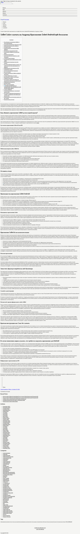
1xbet (37, 122)
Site (4, 503)
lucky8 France (6, 484)
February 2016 (6, 442)
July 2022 (5, 426)
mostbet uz (5, 494)
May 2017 (5, 441)
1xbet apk (5, 454)
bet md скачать (7, 83)
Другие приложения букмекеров (11, 70)
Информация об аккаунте (9, 82)
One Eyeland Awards (60, 521)
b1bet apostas (6, 468)
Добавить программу (8, 78)
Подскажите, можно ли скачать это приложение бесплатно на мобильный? (12, 80)
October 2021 (6, 433)
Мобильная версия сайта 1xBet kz (11, 45)
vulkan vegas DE (6, 509)
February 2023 (6, 418)
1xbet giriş (5, 460)
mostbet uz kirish (6, 495)
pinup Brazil (5, 502)
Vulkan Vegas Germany (8, 511)
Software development (8, 505)
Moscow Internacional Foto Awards (52, 521)
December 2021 (6, 432)
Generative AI (6, 479)
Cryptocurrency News (7, 474)
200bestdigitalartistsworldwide (5, 521)
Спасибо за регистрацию (9, 58)
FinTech (4, 477)
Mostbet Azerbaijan (7, 489)
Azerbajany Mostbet (7, 467)
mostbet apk (5, 485)
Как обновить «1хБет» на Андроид (11, 77)
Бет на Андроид (7, 72)
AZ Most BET (6, 466)
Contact (5, 14)
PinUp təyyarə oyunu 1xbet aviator (10, 401)
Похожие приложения (8, 54)
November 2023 (6, 407)
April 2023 (5, 416)
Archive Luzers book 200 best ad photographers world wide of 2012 (22, 521)
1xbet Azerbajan (6, 455)
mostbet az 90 (6, 486)
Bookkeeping (6, 471)
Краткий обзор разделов (9, 99)
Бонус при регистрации (9, 84)
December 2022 (6, 420)
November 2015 (6, 443)
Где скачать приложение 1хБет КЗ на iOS (12, 44)
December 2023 (6, 406)
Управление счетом (8, 69)
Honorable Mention (40, 521)
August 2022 (5, 425)
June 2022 (5, 428)
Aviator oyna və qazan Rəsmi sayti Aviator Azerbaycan (14, 399)
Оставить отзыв (7, 47)
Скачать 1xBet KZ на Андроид (10, 75)
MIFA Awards (45, 521)
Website (64, 521)
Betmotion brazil (6, 469)
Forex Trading (6, 478)
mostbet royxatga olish (8, 492)
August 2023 (5, 411)
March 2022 (5, 430)
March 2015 (5, 445)
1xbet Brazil (5, 459)
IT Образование (6, 483)
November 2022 (6, 422)
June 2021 (5, 437)
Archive (11, 521)
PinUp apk (5, 501)
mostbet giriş (6, 491)
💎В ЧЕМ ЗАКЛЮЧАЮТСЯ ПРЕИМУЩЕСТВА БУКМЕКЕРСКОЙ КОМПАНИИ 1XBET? (12, 87)
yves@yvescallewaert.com (40, 527)
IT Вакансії (5, 481)
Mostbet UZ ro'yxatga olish (9, 496)
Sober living (5, 504)
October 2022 (6, 423)
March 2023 (5, 417)
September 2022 (6, 424)
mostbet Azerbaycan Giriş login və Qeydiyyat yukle (14, 400)
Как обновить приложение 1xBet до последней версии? (11, 42)
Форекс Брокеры (6, 515)
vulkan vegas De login (7, 510)
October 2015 (6, 444)
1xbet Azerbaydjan (7, 457)
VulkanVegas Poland (7, 513)
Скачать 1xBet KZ (8, 89)
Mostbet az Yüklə (7, 487)
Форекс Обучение (7, 516)
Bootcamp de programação (9, 472)
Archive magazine (34, 521)
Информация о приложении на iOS (11, 68)
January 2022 (6, 431)
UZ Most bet (6, 508)
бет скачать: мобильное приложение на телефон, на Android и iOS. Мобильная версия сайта (12, 94)
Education (5, 475)
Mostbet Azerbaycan (7, 490)
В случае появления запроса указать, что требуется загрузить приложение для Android (12, 66)
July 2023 (5, 412)
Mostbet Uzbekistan (7, 497)
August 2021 (5, 436)
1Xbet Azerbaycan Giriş (8, 456)
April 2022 (5, 429)
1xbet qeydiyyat (6, 462)
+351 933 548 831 (40, 529)
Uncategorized (6, 507)
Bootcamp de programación (9, 473)
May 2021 (5, 438)
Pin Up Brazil (6, 500)
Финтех (4, 514)
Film (4, 9)
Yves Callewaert (69, 521)
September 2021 (6, 435)
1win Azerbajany (6, 453)
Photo (4, 7)
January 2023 (6, 419)
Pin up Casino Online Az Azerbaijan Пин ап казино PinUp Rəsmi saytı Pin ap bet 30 (20, 396)
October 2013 (6, 447)
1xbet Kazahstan (4, 389)
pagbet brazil (6, 498)
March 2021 (5, 439)
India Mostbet (6, 480)
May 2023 (5, 414)
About (4, 12)
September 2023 (6, 410)
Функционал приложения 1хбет (11, 50)
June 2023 (5, 413)
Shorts (4, 11)
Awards (4, 465)
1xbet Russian (6, 464)
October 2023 (6, 408)
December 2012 (6, 448)
